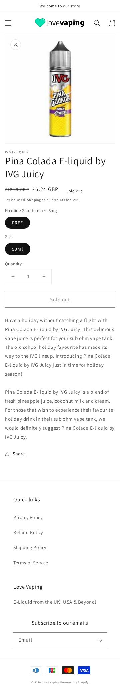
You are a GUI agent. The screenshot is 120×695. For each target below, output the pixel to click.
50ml (17, 249)
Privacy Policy (27, 517)
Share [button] (19, 454)
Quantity (13, 264)
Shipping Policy (29, 547)
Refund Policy (28, 532)
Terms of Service (30, 563)
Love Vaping (51, 682)
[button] (8, 23)
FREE (17, 223)
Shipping (34, 200)
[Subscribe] (99, 640)
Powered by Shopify (74, 682)
